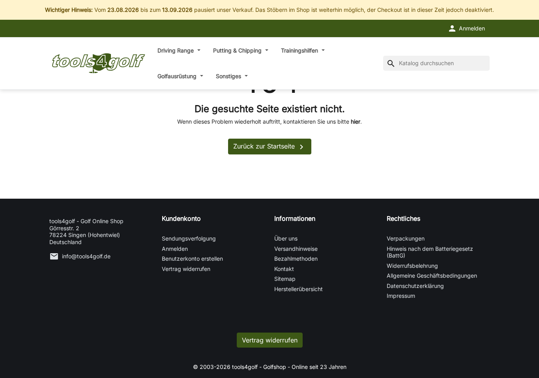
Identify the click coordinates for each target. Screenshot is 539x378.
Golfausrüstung (177, 76)
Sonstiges (229, 76)
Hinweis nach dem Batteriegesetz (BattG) (430, 252)
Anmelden (175, 248)
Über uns (286, 238)
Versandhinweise (296, 248)
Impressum (401, 295)
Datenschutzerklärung (415, 285)
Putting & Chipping (238, 50)
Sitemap (285, 278)
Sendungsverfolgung (189, 238)
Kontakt (284, 268)
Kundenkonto (181, 218)
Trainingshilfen (300, 50)
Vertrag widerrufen (186, 268)
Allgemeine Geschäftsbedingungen (432, 275)
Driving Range (176, 50)
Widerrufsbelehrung (412, 265)
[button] (466, 28)
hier (355, 121)
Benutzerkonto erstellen (192, 258)
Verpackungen (406, 238)
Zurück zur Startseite (269, 147)
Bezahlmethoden (296, 258)
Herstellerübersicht (298, 289)
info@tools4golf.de (86, 256)
